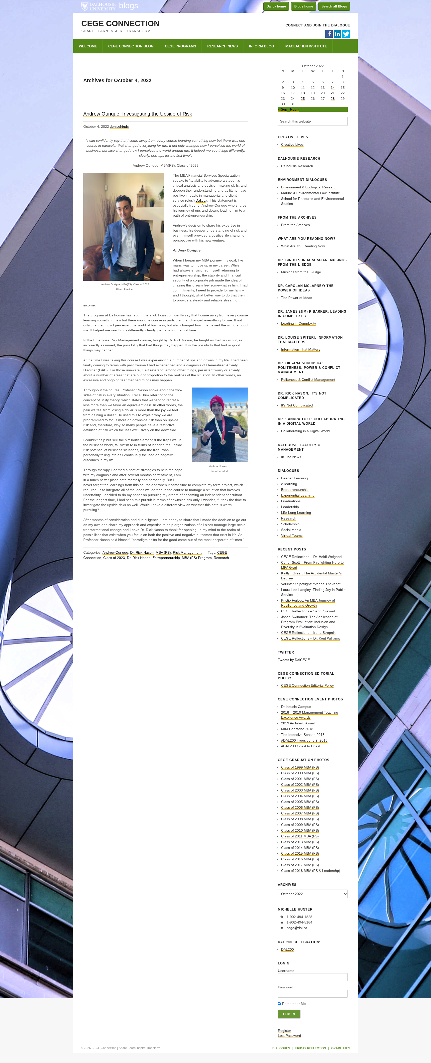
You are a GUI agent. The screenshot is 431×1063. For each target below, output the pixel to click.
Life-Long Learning (296, 513)
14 (333, 88)
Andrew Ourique (115, 552)
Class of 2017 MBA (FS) (300, 865)
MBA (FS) (163, 552)
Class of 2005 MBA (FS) (300, 802)
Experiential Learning (298, 495)
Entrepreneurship (166, 558)
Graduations (291, 501)
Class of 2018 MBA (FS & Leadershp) (310, 871)
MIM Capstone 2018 (297, 729)
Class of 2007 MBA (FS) (300, 813)
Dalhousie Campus (296, 707)
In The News (291, 457)
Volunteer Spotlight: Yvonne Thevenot (310, 584)
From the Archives (295, 225)
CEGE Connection (120, 23)
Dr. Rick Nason (142, 552)
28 (333, 99)
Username (286, 971)
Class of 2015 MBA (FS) (300, 853)
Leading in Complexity (298, 323)
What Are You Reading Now (303, 246)
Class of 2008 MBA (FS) (300, 819)
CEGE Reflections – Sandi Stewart (308, 611)
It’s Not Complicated (297, 405)
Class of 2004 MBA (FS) (300, 796)
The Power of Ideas (296, 298)
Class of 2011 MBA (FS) (300, 836)
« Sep (282, 109)
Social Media (291, 530)
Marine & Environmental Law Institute (310, 193)
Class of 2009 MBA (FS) (300, 825)
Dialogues (281, 1048)
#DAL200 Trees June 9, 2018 (304, 740)
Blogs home (303, 6)
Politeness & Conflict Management (308, 380)
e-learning (289, 484)
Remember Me (293, 1004)
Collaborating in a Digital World (305, 431)
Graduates (340, 1048)
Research (221, 558)
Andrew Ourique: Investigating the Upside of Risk (137, 114)
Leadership (290, 507)
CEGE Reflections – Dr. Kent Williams (310, 638)
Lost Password (289, 1036)
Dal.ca (201, 200)
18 (303, 93)
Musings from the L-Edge (301, 272)
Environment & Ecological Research (309, 187)
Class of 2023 (114, 558)
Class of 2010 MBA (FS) (300, 830)
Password (285, 987)
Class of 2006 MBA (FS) (300, 807)
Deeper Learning (294, 478)
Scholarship (290, 524)
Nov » (294, 109)
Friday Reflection (310, 1048)
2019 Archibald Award (298, 723)
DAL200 (287, 949)
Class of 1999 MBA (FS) (300, 767)
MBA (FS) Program (197, 558)
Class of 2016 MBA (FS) (300, 859)
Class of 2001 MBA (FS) (300, 779)
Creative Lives (292, 144)
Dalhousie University (98, 6)
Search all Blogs (334, 6)
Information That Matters (300, 349)
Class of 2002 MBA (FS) (300, 785)
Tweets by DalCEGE (294, 660)
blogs (128, 5)
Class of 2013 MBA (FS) (300, 842)
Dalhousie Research (297, 166)
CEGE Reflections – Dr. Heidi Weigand (311, 557)
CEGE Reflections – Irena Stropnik (308, 633)
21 (333, 93)
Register (284, 1031)
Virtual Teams (292, 535)
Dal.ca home (276, 6)
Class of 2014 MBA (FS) (300, 848)
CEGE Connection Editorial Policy (307, 685)
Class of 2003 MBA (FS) (300, 790)
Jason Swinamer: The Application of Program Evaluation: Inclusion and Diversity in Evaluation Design (309, 622)
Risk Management (187, 552)
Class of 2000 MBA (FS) (300, 773)
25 (303, 99)
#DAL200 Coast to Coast (300, 746)
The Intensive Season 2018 (302, 735)
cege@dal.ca (297, 928)
